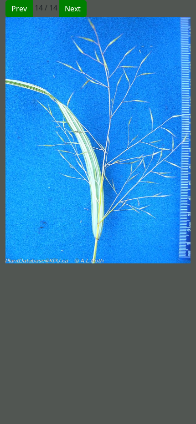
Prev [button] (19, 9)
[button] (51, 140)
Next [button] (73, 9)
